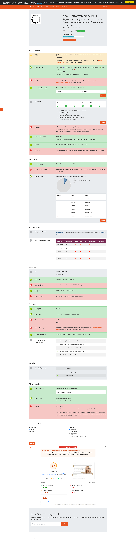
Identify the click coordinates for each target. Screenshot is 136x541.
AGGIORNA (81, 31)
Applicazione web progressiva (78, 436)
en (57, 216)
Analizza (32, 443)
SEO (71, 434)
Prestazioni (73, 429)
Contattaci (57, 6)
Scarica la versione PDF (69, 40)
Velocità (32, 429)
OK (129, 2)
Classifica (51, 6)
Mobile (32, 431)
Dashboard (64, 6)
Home (46, 6)
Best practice (73, 433)
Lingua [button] (104, 6)
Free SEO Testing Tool (36, 6)
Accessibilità (73, 431)
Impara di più (40, 3)
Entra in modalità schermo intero (68, 447)
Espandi (103, 95)
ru (57, 212)
